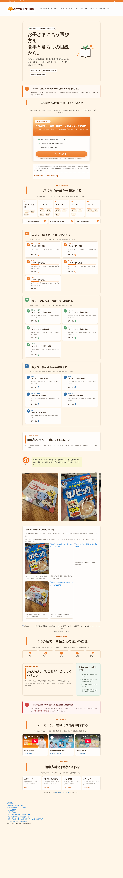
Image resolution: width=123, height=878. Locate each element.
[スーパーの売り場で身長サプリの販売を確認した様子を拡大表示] (37, 558)
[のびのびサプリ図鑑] (21, 8)
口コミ (26, 211)
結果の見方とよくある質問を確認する (46, 175)
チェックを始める (60, 154)
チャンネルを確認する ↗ (30, 753)
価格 (42, 214)
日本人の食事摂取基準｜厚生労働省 (19, 814)
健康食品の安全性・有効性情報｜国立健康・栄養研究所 (25, 819)
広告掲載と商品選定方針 (15, 805)
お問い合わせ (11, 812)
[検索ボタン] (114, 9)
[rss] (114, 1)
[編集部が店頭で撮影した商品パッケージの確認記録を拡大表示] (37, 596)
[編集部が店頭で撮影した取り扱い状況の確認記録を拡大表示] (61, 558)
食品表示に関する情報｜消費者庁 (18, 817)
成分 (32, 211)
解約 (26, 214)
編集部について (12, 803)
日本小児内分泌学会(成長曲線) (17, 821)
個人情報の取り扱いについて (62, 792)
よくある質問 (11, 810)
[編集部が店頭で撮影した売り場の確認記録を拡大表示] (86, 551)
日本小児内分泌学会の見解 (41, 711)
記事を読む (35, 255)
